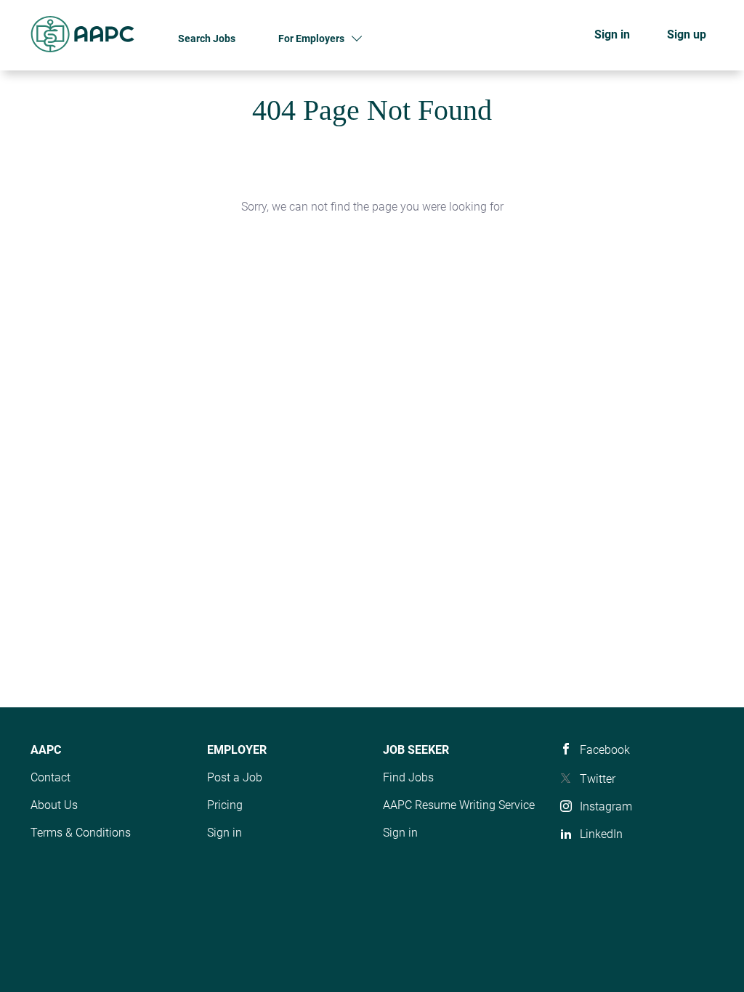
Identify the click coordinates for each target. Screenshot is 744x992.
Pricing (225, 805)
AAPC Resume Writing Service (459, 805)
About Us (54, 805)
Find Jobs (408, 777)
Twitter (597, 779)
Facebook (605, 750)
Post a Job (234, 777)
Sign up (686, 34)
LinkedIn (601, 834)
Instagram (606, 806)
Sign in (612, 34)
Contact (50, 777)
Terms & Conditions (81, 832)
